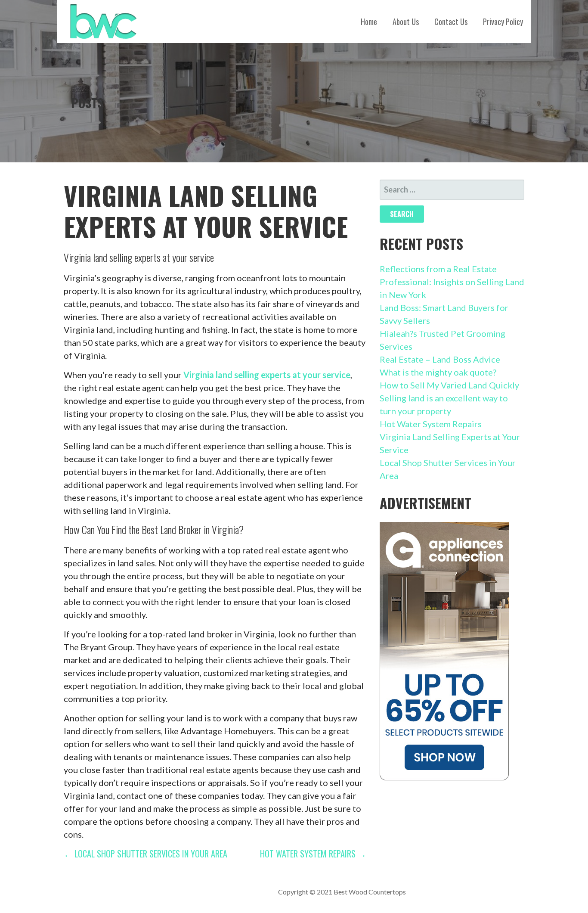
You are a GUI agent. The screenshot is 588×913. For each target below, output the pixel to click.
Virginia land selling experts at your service (266, 375)
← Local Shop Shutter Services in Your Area (145, 853)
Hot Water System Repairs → (313, 853)
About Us (406, 21)
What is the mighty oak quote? (438, 372)
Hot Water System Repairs (431, 424)
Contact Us (450, 21)
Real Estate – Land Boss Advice (440, 359)
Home (369, 21)
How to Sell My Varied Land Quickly (449, 385)
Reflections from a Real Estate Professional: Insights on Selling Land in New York (452, 282)
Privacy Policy (503, 21)
